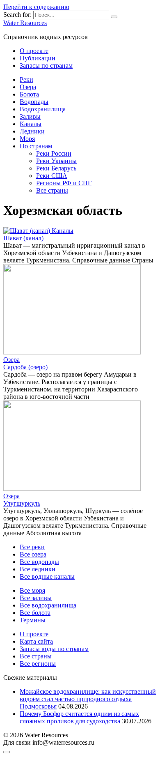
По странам (36, 146)
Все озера (33, 554)
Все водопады (39, 561)
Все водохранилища (48, 605)
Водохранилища (43, 109)
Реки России (53, 153)
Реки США (51, 175)
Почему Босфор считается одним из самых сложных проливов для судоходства (79, 717)
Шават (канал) (23, 238)
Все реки (32, 546)
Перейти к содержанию (36, 6)
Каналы (30, 123)
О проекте (34, 50)
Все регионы (38, 663)
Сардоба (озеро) (25, 367)
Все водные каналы (47, 576)
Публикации (37, 58)
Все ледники (37, 569)
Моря (27, 138)
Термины (33, 620)
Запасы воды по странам (54, 648)
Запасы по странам (46, 65)
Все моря (32, 590)
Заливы (30, 116)
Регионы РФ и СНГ (63, 182)
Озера (28, 86)
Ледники (32, 131)
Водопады (34, 101)
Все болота (35, 612)
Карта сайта (36, 641)
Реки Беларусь (56, 168)
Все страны (52, 190)
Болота (29, 94)
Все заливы (36, 597)
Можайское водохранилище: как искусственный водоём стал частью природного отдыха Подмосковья (88, 699)
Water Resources (25, 22)
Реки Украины (56, 160)
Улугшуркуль (21, 503)
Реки (26, 79)
